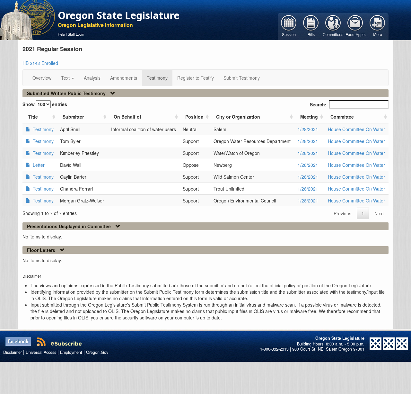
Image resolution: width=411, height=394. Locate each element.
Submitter (73, 116)
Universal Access (41, 352)
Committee (342, 116)
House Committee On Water (356, 129)
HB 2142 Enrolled (40, 63)
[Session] (289, 26)
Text (66, 78)
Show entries (44, 104)
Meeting (309, 116)
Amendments (123, 78)
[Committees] (333, 26)
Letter (38, 165)
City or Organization (238, 116)
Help (61, 34)
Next (379, 213)
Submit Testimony (241, 78)
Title (33, 116)
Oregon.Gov (97, 352)
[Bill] (311, 26)
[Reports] (377, 26)
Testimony (157, 78)
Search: (318, 104)
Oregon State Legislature (118, 15)
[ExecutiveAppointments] (355, 26)
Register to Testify (195, 78)
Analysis (92, 78)
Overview (41, 78)
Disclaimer (12, 352)
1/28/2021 (308, 129)
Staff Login (76, 34)
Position (194, 116)
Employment (71, 352)
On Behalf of (127, 116)
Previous (342, 213)
